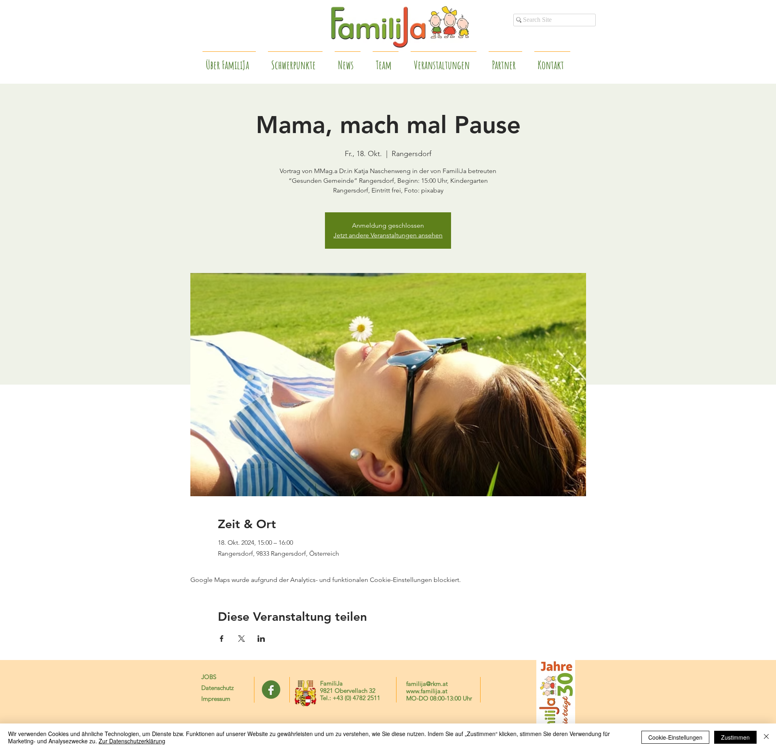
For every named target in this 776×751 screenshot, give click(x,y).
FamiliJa (331, 683)
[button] (505, 61)
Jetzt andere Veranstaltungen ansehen (388, 235)
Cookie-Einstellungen (675, 737)
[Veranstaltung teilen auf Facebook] (222, 638)
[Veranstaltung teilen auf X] (241, 638)
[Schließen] (766, 737)
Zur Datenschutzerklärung (132, 741)
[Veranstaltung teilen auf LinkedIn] (261, 638)
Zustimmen (735, 737)
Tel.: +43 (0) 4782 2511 (350, 698)
